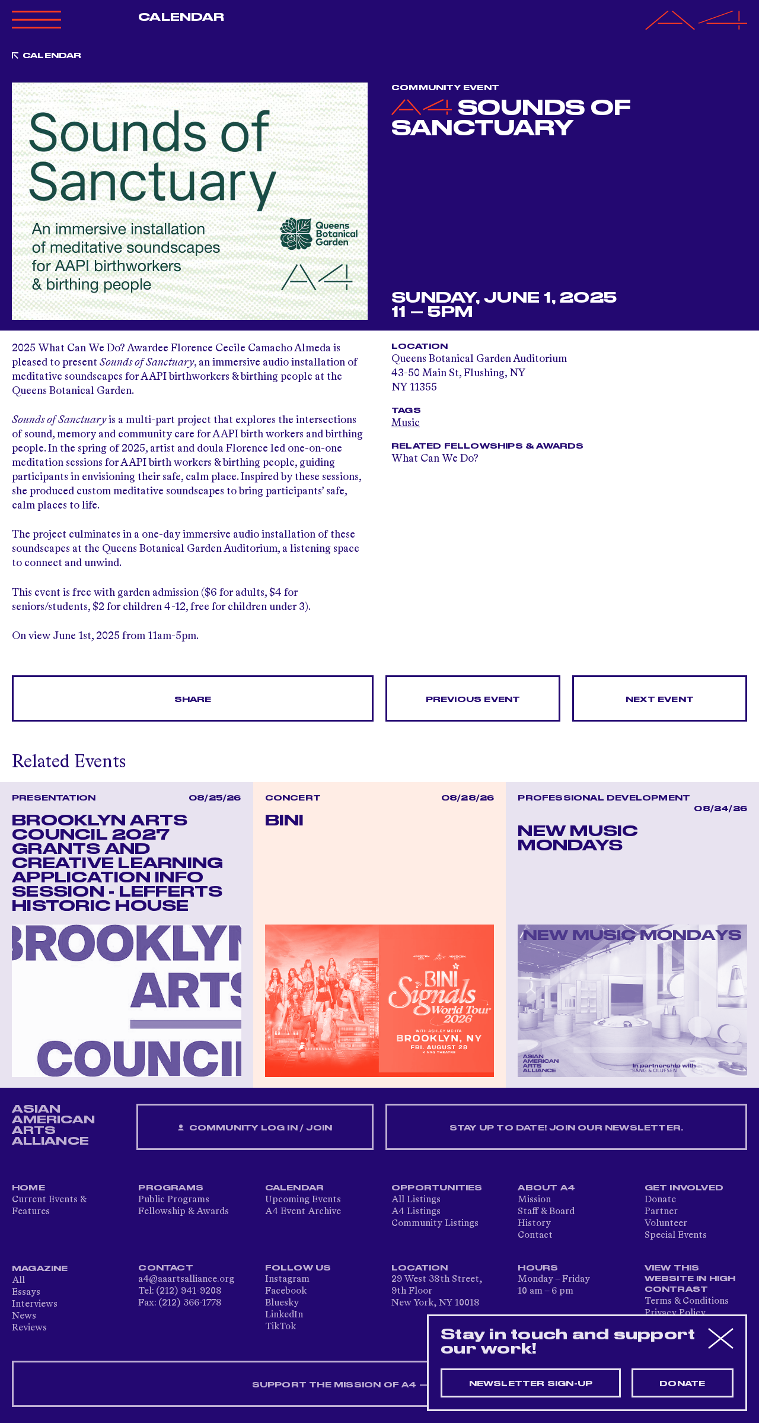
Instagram (287, 1279)
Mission (534, 1200)
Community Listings (435, 1223)
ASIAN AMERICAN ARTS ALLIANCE (53, 1125)
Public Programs (173, 1200)
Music (405, 423)
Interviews (35, 1304)
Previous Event (473, 699)
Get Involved (684, 1188)
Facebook (286, 1291)
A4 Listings (416, 1211)
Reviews (29, 1328)
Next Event (660, 699)
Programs (170, 1188)
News (24, 1316)
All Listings (416, 1200)
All (18, 1280)
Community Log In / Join (259, 1128)
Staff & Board (546, 1211)
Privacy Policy (675, 1313)
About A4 (546, 1188)
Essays (26, 1292)
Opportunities (437, 1188)
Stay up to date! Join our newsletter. (566, 1128)
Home (28, 1188)
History (534, 1223)
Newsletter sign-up (531, 1383)
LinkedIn (284, 1315)
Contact (535, 1235)
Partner (661, 1211)
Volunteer (666, 1223)
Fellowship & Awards (183, 1211)
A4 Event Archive (303, 1211)
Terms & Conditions (687, 1301)
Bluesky (282, 1303)
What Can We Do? (435, 458)
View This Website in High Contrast (690, 1279)
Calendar (181, 17)
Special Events (676, 1235)
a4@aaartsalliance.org (186, 1279)
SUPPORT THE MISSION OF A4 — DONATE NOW (380, 1385)
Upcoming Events (303, 1200)
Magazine (40, 1268)
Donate (660, 1200)
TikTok (280, 1327)
